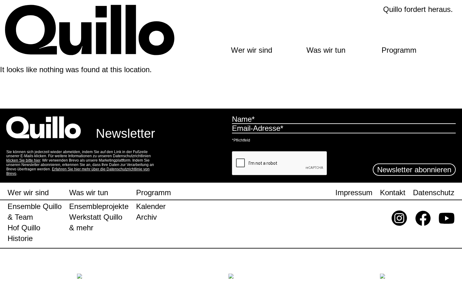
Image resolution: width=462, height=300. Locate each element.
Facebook (423, 219)
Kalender (151, 206)
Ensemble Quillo (35, 206)
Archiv (146, 217)
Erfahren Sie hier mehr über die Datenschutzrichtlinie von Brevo (78, 171)
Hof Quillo (24, 228)
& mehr (81, 228)
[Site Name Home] (98, 30)
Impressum (353, 193)
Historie (20, 238)
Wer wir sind (251, 50)
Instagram (399, 219)
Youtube (446, 219)
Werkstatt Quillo (95, 217)
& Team (20, 217)
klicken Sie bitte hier (23, 160)
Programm (399, 50)
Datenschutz (433, 193)
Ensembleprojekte (99, 206)
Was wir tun (325, 50)
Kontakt (392, 193)
